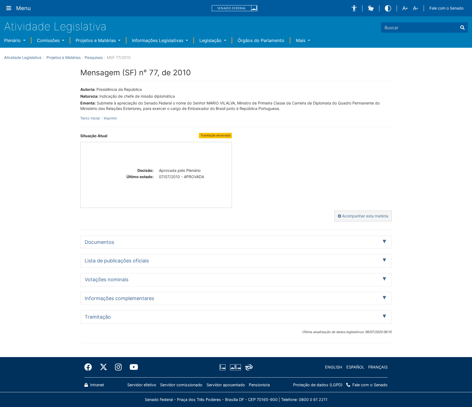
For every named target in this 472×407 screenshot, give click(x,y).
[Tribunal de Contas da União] (248, 367)
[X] (103, 367)
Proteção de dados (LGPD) (318, 384)
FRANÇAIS (378, 367)
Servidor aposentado (225, 384)
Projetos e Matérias (96, 40)
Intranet (96, 384)
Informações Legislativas (158, 40)
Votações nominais (106, 279)
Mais (301, 40)
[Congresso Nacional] (235, 367)
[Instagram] (118, 367)
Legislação (211, 40)
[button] (354, 8)
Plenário (13, 40)
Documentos (99, 242)
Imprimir (110, 118)
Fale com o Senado (446, 8)
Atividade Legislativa (55, 26)
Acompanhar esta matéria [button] (364, 216)
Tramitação (98, 317)
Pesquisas (94, 57)
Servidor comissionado (181, 384)
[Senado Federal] (235, 8)
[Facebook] (90, 367)
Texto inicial (90, 118)
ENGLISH (333, 367)
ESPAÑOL (355, 367)
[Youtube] (132, 367)
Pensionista (259, 384)
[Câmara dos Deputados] (223, 367)
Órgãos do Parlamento (261, 40)
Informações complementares (119, 298)
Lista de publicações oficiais (117, 261)
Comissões (49, 40)
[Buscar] (462, 27)
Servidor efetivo (141, 384)
